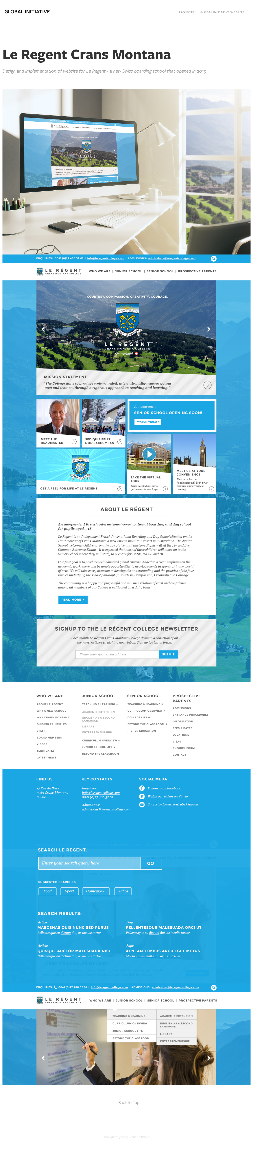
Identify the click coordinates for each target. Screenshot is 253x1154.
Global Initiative (27, 11)
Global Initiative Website (222, 12)
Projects (186, 12)
